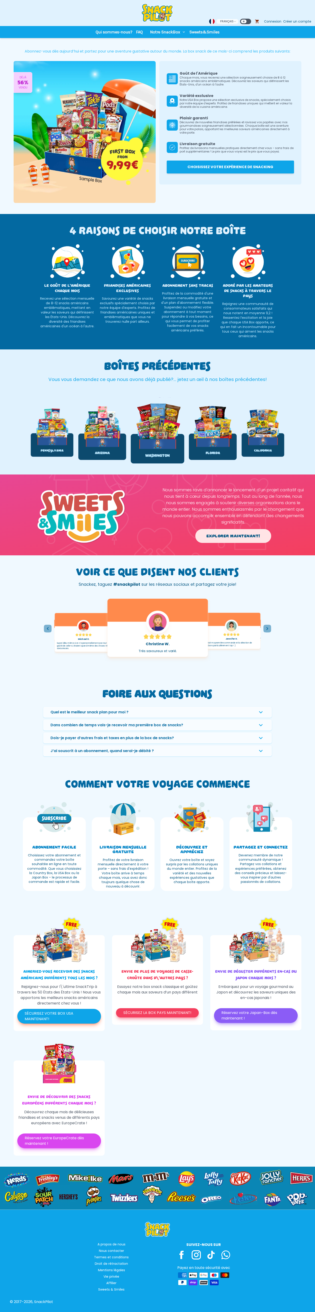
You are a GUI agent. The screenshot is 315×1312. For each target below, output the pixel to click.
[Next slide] (267, 628)
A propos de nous (111, 1244)
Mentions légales (111, 1270)
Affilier (111, 1283)
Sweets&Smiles (204, 32)
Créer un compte (297, 21)
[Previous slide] (47, 628)
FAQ (139, 32)
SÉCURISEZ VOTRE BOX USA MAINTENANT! (49, 1016)
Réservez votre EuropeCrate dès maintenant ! (54, 1140)
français (227, 21)
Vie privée (111, 1276)
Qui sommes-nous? (114, 32)
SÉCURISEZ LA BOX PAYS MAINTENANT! (157, 1012)
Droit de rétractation (111, 1263)
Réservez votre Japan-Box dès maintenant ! (249, 1015)
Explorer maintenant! (233, 536)
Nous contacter (111, 1250)
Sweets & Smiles (111, 1289)
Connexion (272, 21)
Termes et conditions (111, 1257)
